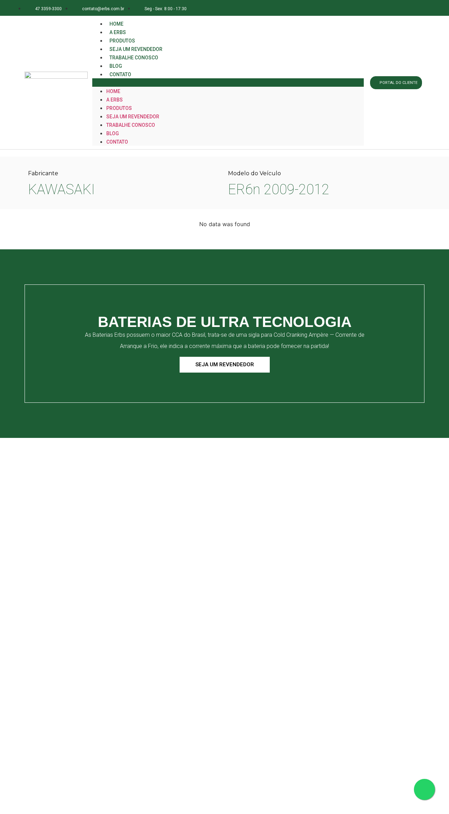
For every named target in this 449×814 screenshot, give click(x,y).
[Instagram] (384, 8)
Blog (112, 133)
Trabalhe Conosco (133, 57)
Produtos (119, 108)
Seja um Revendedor (132, 116)
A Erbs (114, 100)
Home (113, 91)
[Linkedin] (400, 8)
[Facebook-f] (368, 8)
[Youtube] (415, 8)
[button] (228, 82)
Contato (120, 74)
